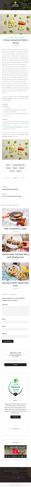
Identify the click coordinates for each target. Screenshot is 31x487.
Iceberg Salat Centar (19, 165)
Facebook (13, 478)
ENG (29, 8)
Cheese (8, 165)
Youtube (18, 478)
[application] (15, 451)
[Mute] (22, 456)
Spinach (22, 168)
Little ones (10, 37)
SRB (24, 8)
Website (4, 333)
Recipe (8, 168)
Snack (15, 168)
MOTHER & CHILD (19, 37)
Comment (5, 304)
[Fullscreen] (24, 456)
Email (4, 326)
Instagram (15, 478)
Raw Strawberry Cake (15, 228)
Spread (12, 171)
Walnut (19, 171)
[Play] (6, 456)
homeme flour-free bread (15, 127)
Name (4, 319)
